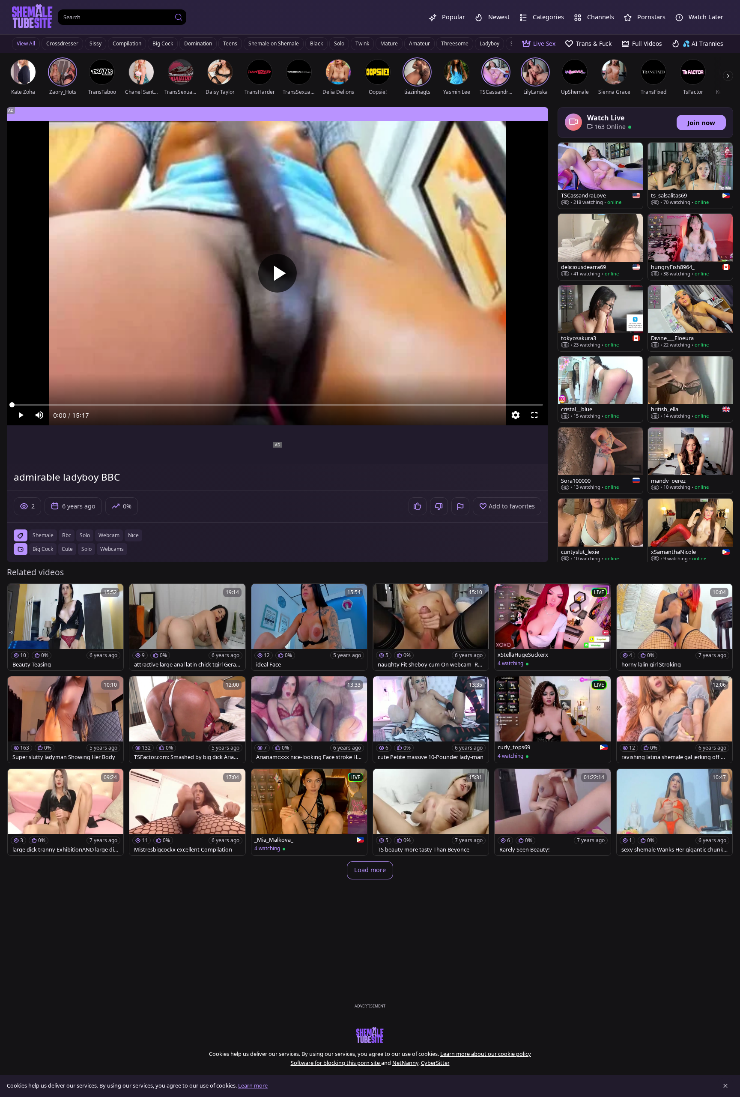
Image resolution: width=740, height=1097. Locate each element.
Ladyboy (489, 43)
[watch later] (18, 594)
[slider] (277, 405)
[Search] (178, 17)
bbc (66, 535)
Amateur (419, 43)
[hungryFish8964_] (690, 247)
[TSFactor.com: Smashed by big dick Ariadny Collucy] (187, 719)
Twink (362, 43)
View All (26, 43)
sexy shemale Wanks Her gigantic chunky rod (673, 849)
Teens (230, 43)
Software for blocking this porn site (336, 1063)
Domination (198, 43)
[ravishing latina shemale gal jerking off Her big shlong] (674, 719)
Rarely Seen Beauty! (524, 849)
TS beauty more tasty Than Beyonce (423, 849)
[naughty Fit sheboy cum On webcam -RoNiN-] (431, 627)
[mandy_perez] (690, 460)
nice (133, 535)
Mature (389, 43)
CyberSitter (435, 1063)
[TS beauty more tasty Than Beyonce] (431, 812)
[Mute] (39, 415)
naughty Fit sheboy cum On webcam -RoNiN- (429, 664)
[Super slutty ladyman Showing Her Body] (65, 719)
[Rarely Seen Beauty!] (552, 812)
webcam (108, 535)
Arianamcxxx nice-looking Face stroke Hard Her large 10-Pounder (309, 757)
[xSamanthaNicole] (690, 532)
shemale (43, 535)
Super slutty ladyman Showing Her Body (63, 757)
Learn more (253, 1085)
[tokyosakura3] (600, 318)
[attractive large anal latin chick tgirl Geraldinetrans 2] (187, 627)
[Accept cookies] (725, 1086)
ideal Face (268, 664)
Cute (67, 549)
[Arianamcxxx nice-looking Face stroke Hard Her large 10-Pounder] (309, 719)
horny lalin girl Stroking (651, 664)
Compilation (127, 43)
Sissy (95, 43)
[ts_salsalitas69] (690, 176)
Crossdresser (62, 43)
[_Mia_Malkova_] (309, 812)
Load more (370, 870)
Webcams (112, 549)
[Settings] (515, 415)
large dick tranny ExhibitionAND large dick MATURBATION (64, 849)
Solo (339, 43)
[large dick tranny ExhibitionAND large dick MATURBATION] (65, 812)
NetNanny (405, 1063)
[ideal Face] (309, 627)
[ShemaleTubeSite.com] (32, 17)
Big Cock (162, 43)
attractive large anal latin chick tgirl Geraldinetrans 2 (185, 664)
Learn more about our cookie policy (485, 1054)
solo (85, 535)
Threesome (454, 43)
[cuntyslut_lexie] (600, 532)
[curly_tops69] (552, 719)
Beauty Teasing (31, 664)
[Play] (277, 273)
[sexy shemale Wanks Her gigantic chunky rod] (674, 812)
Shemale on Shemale (273, 43)
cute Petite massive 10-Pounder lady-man (430, 757)
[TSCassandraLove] (600, 176)
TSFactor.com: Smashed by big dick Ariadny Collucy (185, 757)
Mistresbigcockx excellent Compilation (183, 849)
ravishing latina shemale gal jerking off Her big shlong (674, 757)
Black (316, 43)
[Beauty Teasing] (65, 627)
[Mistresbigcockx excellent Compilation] (187, 812)
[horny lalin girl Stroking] (674, 627)
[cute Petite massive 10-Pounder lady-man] (431, 719)
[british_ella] (690, 389)
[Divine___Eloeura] (690, 318)
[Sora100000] (600, 460)
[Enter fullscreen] (534, 415)
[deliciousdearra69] (600, 247)
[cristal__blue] (600, 389)
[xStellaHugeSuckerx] (552, 627)
